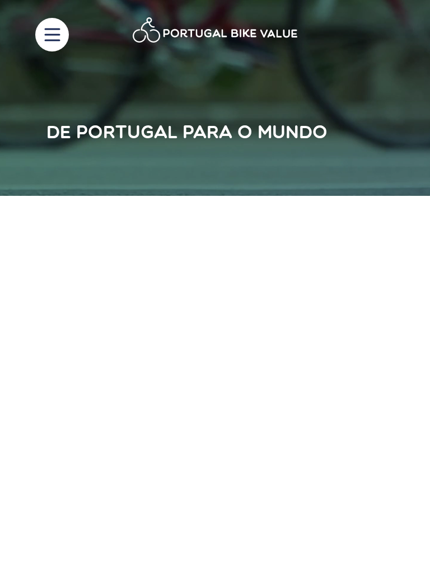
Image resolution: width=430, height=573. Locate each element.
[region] (215, 98)
